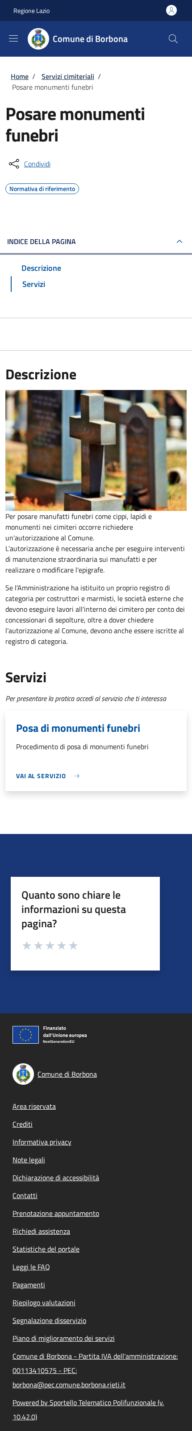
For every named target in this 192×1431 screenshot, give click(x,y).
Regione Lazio (31, 10)
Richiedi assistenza (41, 1231)
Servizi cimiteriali (68, 76)
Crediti (23, 1124)
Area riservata (34, 1106)
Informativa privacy (42, 1142)
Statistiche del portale (46, 1249)
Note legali (29, 1159)
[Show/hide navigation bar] (13, 38)
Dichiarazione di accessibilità (56, 1177)
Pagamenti (29, 1284)
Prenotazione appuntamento (56, 1213)
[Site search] (173, 38)
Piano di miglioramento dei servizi (64, 1338)
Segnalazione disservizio (49, 1320)
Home (20, 76)
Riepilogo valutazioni (44, 1302)
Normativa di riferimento (42, 187)
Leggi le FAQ (31, 1266)
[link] (50, 775)
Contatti (25, 1195)
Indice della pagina (41, 241)
